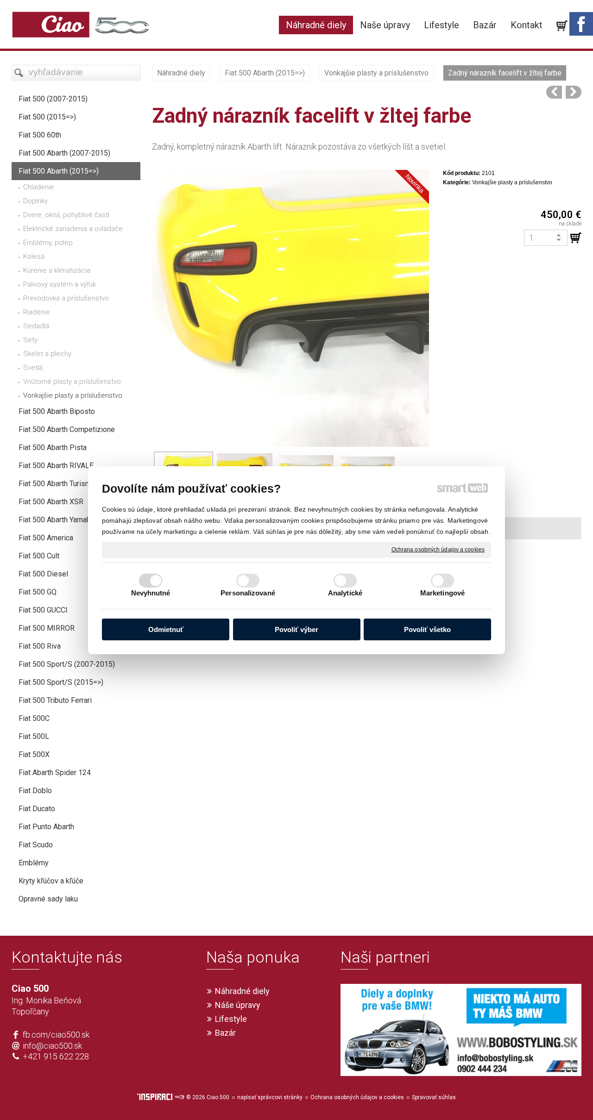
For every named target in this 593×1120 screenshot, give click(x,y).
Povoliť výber (296, 629)
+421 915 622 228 (56, 1056)
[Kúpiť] (575, 238)
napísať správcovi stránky (270, 1097)
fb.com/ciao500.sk (56, 1034)
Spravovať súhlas (434, 1097)
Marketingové (442, 593)
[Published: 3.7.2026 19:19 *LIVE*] (179, 1097)
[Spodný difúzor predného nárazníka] (573, 92)
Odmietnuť (165, 629)
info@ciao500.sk (52, 1046)
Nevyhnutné (150, 593)
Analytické (345, 593)
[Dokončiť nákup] (561, 26)
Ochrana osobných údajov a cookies (438, 549)
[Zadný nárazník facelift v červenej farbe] (554, 92)
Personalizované (248, 593)
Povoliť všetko (427, 629)
